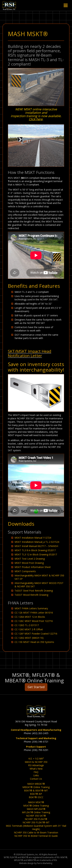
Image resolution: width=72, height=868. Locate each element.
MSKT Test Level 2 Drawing (30, 558)
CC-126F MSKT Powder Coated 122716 (36, 633)
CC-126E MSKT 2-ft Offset (29, 629)
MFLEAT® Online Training (36, 812)
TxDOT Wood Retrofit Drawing (31, 594)
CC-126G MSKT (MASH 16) (29, 637)
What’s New (36, 768)
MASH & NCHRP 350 (36, 762)
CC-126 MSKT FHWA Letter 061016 (34, 612)
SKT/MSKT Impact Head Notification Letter (29, 353)
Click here (36, 119)
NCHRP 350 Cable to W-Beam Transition (36, 832)
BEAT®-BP (36, 793)
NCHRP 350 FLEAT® (36, 819)
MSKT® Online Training (36, 805)
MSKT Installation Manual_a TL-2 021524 (37, 541)
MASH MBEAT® (36, 783)
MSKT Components (25, 571)
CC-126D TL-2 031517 (27, 625)
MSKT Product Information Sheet (33, 567)
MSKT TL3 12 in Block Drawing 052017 (36, 554)
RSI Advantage (36, 765)
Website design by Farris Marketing (35, 863)
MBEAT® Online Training (36, 787)
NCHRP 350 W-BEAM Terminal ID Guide (36, 835)
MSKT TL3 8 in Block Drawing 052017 (35, 550)
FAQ (36, 772)
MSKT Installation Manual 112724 (33, 537)
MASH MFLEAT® (36, 809)
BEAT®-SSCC (36, 797)
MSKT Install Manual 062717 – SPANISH (36, 546)
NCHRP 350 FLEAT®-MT (36, 822)
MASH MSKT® (36, 802)
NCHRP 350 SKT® (36, 815)
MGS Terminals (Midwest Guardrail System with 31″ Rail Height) (36, 827)
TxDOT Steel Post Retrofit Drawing (34, 590)
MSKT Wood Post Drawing (29, 562)
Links (36, 775)
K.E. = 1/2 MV (36, 758)
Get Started (36, 687)
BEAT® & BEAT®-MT (36, 790)
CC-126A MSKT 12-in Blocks (30, 616)
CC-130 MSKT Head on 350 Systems (34, 642)
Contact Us (36, 778)
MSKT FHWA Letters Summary (31, 608)
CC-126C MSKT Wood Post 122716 (34, 621)
